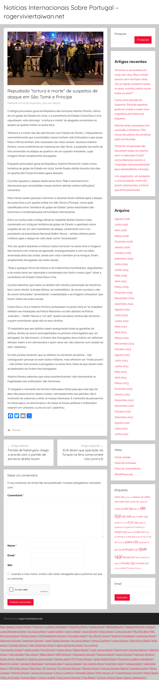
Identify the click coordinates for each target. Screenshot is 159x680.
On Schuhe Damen (69, 668)
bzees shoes (64, 649)
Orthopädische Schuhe (52, 636)
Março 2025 (122, 286)
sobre (145, 557)
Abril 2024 (120, 332)
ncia (139, 537)
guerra (130, 527)
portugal (130, 549)
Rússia (129, 557)
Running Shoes (78, 626)
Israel (121, 531)
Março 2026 (122, 236)
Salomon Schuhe (10, 640)
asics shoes (106, 631)
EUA (133, 522)
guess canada (72, 663)
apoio (128, 497)
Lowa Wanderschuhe (13, 631)
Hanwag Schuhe (144, 654)
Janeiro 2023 (122, 394)
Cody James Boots (101, 649)
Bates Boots (81, 649)
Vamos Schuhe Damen (115, 668)
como (134, 501)
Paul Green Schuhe (68, 677)
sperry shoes (72, 631)
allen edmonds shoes (70, 645)
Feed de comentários (128, 468)
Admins (56, 103)
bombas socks (139, 668)
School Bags (28, 677)
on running (91, 645)
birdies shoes (29, 636)
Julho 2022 (121, 428)
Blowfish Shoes (85, 672)
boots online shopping (13, 659)
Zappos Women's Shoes (139, 626)
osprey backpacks (134, 677)
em (143, 516)
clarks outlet (31, 649)
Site (9, 565)
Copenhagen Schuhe (129, 672)
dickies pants (62, 659)
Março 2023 (122, 383)
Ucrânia (142, 563)
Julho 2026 (121, 224)
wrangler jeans (115, 663)
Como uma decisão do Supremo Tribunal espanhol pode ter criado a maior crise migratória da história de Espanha (132, 109)
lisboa (130, 532)
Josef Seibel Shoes (104, 659)
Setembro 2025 (124, 258)
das (137, 509)
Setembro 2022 (124, 417)
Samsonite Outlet (12, 649)
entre (118, 523)
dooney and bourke (41, 659)
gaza (142, 523)
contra (143, 502)
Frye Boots (88, 677)
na (131, 536)
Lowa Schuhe (123, 631)
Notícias (16, 430)
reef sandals (16, 654)
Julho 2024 (121, 315)
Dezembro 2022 (124, 400)
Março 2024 (122, 337)
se (138, 557)
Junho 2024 (121, 320)
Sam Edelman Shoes (42, 645)
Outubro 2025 (123, 252)
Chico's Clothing (64, 672)
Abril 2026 (121, 230)
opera (121, 542)
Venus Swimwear (41, 672)
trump (128, 563)
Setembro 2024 (124, 303)
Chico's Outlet (46, 677)
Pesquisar (120, 33)
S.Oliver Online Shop (109, 677)
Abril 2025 (120, 281)
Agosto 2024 (122, 309)
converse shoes (145, 636)
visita (123, 568)
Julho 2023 (121, 360)
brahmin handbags (122, 636)
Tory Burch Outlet (99, 636)
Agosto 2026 (122, 218)
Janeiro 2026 (122, 247)
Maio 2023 (121, 371)
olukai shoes (97, 626)
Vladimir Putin (134, 568)
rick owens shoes (93, 663)
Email (11, 555)
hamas (140, 527)
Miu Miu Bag (140, 631)
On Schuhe (49, 668)
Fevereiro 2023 (123, 388)
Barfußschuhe (115, 626)
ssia (118, 563)
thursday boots (77, 636)
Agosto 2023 (122, 354)
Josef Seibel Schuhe (57, 640)
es (125, 523)
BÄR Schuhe (63, 654)
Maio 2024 (121, 326)
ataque (138, 497)
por (118, 549)
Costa (119, 508)
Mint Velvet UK (105, 672)
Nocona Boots (105, 654)
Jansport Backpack (31, 663)
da (129, 508)
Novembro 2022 (124, 405)
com (124, 501)
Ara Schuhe (48, 649)
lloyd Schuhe (124, 654)
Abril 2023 (120, 377)
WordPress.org (124, 474)
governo (120, 527)
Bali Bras (35, 668)
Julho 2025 (121, 264)
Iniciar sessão (123, 457)
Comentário (15, 495)
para (131, 542)
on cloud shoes (37, 631)
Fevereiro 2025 (123, 292)
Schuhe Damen (18, 645)
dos (135, 517)
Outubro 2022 (123, 411)
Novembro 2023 (124, 343)
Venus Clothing (100, 640)
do (126, 516)
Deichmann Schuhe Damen (131, 649)
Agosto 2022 (122, 422)
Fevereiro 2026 (124, 241)
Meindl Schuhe (20, 672)
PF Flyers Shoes (82, 659)
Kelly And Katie (10, 677)
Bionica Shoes (91, 668)
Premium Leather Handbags (50, 626)
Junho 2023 (121, 366)
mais (140, 532)
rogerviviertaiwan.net (30, 618)
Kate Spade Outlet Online (15, 626)
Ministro (122, 537)
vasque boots (134, 663)
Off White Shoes (19, 668)
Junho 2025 (121, 269)
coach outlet (55, 631)
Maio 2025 (121, 275)
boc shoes (32, 654)
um (117, 568)
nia (145, 537)
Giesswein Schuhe (84, 654)
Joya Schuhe (90, 631)
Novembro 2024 (124, 298)
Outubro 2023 (123, 349)
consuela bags (54, 663)
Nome (12, 545)
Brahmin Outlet (9, 663)
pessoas (144, 542)
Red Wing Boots (140, 640)
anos (120, 497)
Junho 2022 (121, 434)
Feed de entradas (125, 462)
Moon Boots (151, 672)
